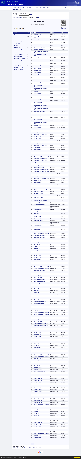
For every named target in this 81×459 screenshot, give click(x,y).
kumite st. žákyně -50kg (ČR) (18, 63)
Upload (66, 7)
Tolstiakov (30, 447)
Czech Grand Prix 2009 (37, 389)
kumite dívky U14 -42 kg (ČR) (18, 49)
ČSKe (30, 7)
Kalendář (36, 7)
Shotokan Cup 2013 (37, 216)
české (14, 17)
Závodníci (15, 9)
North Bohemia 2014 (37, 173)
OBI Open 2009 (36, 413)
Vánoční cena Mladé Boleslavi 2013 (39, 204)
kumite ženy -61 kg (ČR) (18, 65)
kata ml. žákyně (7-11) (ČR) (18, 41)
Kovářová (34, 447)
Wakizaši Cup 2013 (37, 227)
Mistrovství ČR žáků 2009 (38, 367)
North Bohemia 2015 (37, 136)
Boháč (18, 447)
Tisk (33, 443)
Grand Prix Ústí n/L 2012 (38, 259)
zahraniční (17, 17)
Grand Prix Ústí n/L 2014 (38, 182)
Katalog (15, 7)
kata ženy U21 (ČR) (17, 47)
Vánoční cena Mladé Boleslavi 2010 (39, 327)
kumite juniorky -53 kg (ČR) (18, 54)
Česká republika (41, 24)
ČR (14, 34)
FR (70, 1)
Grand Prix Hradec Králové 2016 (39, 111)
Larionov (27, 447)
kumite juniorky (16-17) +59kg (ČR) (19, 58)
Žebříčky (19, 7)
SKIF (27, 7)
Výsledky (23, 7)
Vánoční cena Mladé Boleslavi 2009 (39, 371)
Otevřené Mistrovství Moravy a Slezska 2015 (41, 154)
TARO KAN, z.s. (35, 24)
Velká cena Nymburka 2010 (38, 358)
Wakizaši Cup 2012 (37, 264)
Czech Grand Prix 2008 (37, 428)
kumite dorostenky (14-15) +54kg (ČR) (20, 52)
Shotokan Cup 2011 (37, 297)
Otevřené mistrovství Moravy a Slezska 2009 (41, 404)
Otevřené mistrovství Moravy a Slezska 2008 (41, 431)
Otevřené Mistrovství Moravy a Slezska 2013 (41, 231)
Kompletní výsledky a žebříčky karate (15, 4)
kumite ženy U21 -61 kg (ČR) (18, 67)
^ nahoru (32, 441)
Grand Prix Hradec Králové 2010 (39, 362)
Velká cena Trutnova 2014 (38, 191)
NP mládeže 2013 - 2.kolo (38, 222)
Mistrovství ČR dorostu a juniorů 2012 (40, 242)
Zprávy (41, 7)
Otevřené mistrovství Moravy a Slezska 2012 (41, 266)
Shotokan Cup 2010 (37, 336)
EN (68, 1)
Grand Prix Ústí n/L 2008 (38, 429)
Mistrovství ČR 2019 (37, 34)
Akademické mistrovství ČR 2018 (39, 47)
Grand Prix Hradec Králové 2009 (39, 407)
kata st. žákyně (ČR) (17, 43)
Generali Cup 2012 (37, 244)
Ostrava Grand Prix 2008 (38, 420)
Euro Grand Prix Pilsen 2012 (38, 253)
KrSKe (33, 7)
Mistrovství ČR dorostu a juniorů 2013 (40, 200)
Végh (41, 447)
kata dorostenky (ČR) (17, 38)
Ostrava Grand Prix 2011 (38, 292)
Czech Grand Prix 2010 (37, 341)
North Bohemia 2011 (37, 286)
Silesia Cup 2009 (36, 374)
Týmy (20, 9)
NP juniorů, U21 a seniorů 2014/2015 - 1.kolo (41, 176)
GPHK (44, 7)
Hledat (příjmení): (16, 14)
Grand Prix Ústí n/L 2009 (38, 400)
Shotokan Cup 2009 (37, 385)
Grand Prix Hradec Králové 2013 (39, 235)
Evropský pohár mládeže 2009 (39, 396)
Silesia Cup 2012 (36, 250)
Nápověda (48, 7)
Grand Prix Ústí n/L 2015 (38, 147)
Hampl (21, 447)
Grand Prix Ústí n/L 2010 (38, 347)
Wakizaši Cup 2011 (37, 308)
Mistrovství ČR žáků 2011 (38, 275)
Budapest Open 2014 (37, 180)
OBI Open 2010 (36, 343)
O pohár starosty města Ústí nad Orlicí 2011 (41, 283)
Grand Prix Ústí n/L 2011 (38, 305)
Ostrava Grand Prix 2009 (38, 378)
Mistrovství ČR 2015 (37, 125)
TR (72, 1)
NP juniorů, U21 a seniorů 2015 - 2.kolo (40, 143)
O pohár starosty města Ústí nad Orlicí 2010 (41, 323)
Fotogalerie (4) (63, 28)
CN (79, 1)
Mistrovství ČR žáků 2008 (38, 417)
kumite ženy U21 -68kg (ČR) (18, 69)
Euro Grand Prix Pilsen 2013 (38, 220)
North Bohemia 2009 (37, 382)
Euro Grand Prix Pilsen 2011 (38, 299)
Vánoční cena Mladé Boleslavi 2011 (39, 279)
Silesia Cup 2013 (36, 211)
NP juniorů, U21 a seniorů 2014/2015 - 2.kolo (41, 169)
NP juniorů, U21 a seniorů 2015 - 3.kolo (40, 130)
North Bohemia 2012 (37, 255)
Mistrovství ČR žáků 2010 (38, 319)
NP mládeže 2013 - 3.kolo (38, 206)
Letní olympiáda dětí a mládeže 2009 (40, 393)
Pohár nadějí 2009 (37, 409)
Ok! (76, 457)
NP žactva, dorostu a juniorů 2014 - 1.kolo (41, 189)
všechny (21, 17)
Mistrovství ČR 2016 (37, 91)
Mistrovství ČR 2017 (37, 68)
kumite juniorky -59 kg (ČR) (18, 56)
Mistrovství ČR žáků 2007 (38, 435)
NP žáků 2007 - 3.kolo (37, 437)
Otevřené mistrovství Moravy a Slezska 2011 (41, 312)
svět (14, 36)
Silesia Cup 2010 (36, 330)
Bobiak (38, 447)
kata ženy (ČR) (16, 45)
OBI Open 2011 (36, 316)
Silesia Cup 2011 (36, 288)
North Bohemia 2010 (37, 332)
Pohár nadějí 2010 (37, 363)
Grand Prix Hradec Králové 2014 (39, 187)
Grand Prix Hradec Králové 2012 (39, 270)
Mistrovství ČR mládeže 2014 (39, 165)
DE (74, 1)
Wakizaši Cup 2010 (37, 352)
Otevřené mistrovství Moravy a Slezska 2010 (41, 354)
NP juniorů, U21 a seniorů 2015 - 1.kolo (40, 158)
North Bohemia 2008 (37, 424)
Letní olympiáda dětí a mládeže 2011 (40, 301)
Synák (24, 447)
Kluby (18, 9)
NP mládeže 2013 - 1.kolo (38, 239)
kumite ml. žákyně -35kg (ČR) (18, 60)
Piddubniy (14, 447)
